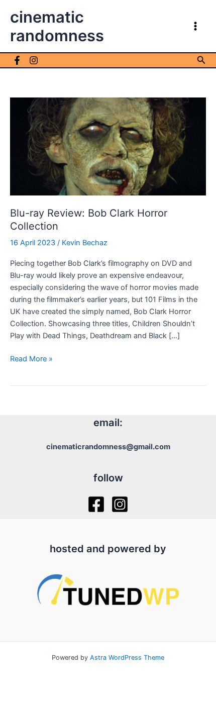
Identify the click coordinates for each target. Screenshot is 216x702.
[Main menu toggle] (195, 26)
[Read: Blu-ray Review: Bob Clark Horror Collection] (108, 145)
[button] (201, 60)
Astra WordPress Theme (127, 657)
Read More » (31, 359)
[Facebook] (17, 60)
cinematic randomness (57, 26)
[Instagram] (34, 60)
